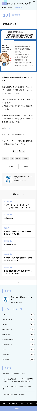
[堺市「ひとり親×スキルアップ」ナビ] (16, 2)
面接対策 (17, 359)
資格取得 (17, 354)
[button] (34, 2)
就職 (12, 158)
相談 (17, 349)
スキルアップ (17, 319)
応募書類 (25, 158)
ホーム (4, 403)
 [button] (19, 283)
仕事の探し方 (17, 329)
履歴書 (18, 158)
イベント (17, 315)
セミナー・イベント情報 (16, 403)
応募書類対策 (16, 15)
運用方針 (30, 403)
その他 (17, 324)
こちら (9, 128)
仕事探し (5, 158)
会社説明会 (17, 334)
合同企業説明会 (17, 339)
